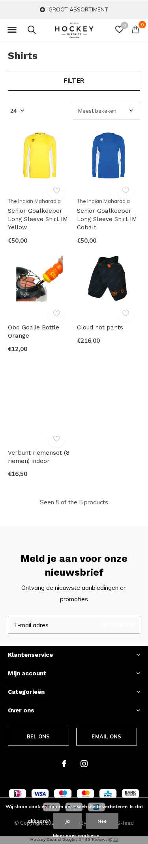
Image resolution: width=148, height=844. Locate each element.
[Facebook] (64, 763)
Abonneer (116, 624)
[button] (12, 30)
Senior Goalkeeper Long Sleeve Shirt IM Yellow (38, 219)
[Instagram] (84, 763)
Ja (67, 821)
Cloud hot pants (100, 327)
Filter (74, 80)
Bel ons (38, 736)
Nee (102, 821)
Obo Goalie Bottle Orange (33, 331)
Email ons (106, 736)
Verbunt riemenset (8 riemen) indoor (38, 457)
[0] (135, 29)
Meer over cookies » (76, 835)
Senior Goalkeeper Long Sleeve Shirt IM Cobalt (107, 219)
